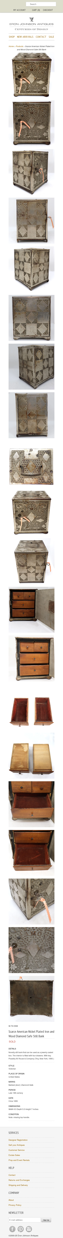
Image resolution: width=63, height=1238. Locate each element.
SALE (51, 36)
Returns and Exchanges (19, 1180)
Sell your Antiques (17, 1144)
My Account (19, 10)
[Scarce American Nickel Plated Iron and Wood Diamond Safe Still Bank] (31, 75)
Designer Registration (18, 1139)
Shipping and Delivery (18, 1185)
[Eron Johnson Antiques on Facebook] (13, 1232)
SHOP (12, 36)
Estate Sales (14, 1155)
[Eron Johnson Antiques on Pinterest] (21, 1232)
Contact (12, 1174)
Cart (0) (36, 10)
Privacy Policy (15, 1205)
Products (19, 46)
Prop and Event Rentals (19, 1160)
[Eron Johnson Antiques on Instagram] (29, 1232)
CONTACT (41, 36)
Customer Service (16, 1150)
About (11, 1199)
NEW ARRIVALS (25, 36)
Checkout (48, 10)
